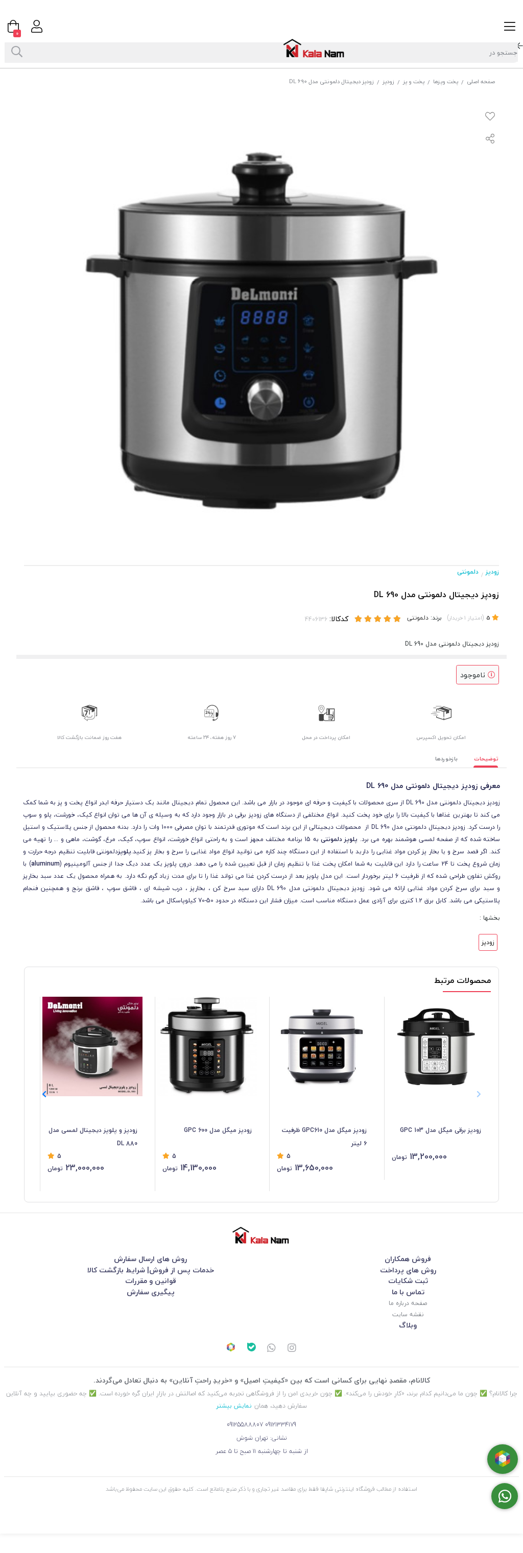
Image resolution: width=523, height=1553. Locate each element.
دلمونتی (468, 571)
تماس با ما (408, 1292)
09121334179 (280, 1424)
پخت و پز (413, 81)
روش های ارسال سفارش (150, 1258)
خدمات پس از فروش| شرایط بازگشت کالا (150, 1270)
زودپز (388, 81)
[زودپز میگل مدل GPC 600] (207, 1047)
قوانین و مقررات (150, 1280)
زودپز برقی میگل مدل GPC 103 (440, 1130)
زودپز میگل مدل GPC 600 (218, 1130)
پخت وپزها (445, 81)
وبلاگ (408, 1325)
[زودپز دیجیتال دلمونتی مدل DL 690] (261, 1235)
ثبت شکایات (408, 1280)
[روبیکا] (231, 1348)
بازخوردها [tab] (446, 758)
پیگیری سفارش (151, 1292)
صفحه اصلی (481, 81)
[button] (44, 1094)
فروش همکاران (408, 1258)
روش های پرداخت (408, 1270)
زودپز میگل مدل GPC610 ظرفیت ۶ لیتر (324, 1137)
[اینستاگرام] (292, 1348)
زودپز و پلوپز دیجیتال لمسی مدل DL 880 (93, 1137)
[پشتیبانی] (272, 1348)
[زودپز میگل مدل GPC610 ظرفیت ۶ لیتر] (322, 1047)
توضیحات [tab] (486, 758)
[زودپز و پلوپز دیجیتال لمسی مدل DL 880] (92, 1047)
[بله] (251, 1348)
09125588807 (245, 1424)
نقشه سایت (407, 1314)
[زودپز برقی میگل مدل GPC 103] (437, 1047)
